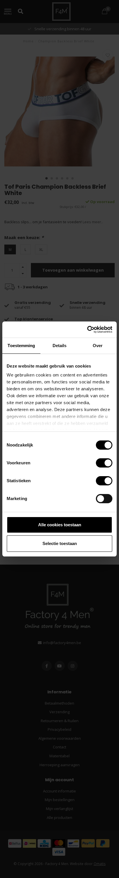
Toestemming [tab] (21, 345)
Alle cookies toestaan (59, 524)
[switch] (99, 463)
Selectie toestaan (59, 543)
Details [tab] (60, 345)
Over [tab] (98, 345)
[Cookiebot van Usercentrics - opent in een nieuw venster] (87, 329)
